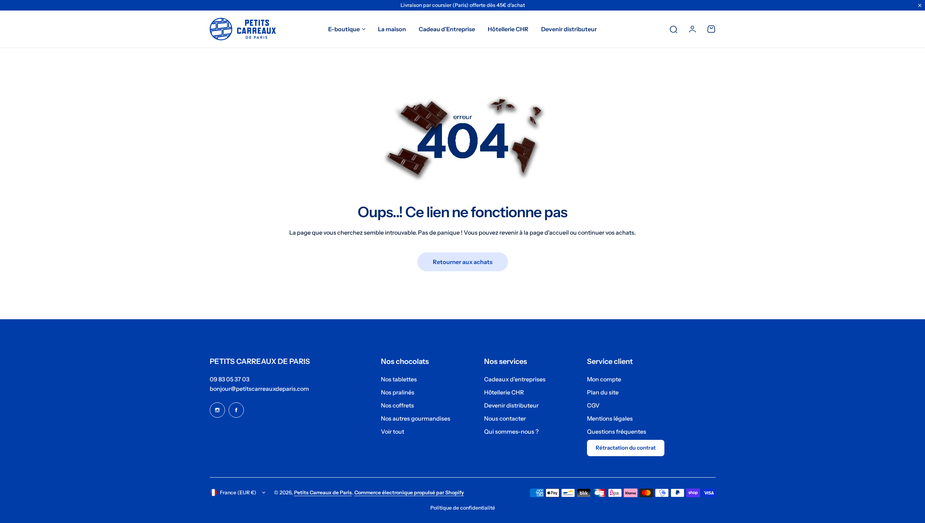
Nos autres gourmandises (415, 418)
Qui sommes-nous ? (511, 431)
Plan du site (603, 392)
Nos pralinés (397, 392)
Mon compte (604, 379)
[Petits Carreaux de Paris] (243, 29)
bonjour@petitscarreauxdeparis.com (259, 388)
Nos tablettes (399, 379)
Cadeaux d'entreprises (515, 379)
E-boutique (344, 29)
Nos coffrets (397, 405)
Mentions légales (610, 418)
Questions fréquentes (616, 431)
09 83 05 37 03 (229, 379)
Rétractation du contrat (626, 447)
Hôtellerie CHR (504, 392)
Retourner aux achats (462, 261)
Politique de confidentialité (462, 507)
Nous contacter (505, 418)
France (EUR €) (238, 492)
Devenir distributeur (511, 405)
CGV (593, 405)
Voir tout (392, 431)
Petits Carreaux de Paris (323, 492)
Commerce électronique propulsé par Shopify (409, 492)
